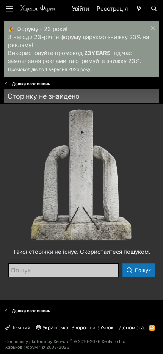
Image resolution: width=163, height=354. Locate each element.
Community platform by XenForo (66, 341)
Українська (54, 327)
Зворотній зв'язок (92, 327)
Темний (20, 327)
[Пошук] (154, 9)
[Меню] (9, 9)
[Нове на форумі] (139, 9)
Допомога (131, 327)
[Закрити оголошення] (152, 29)
